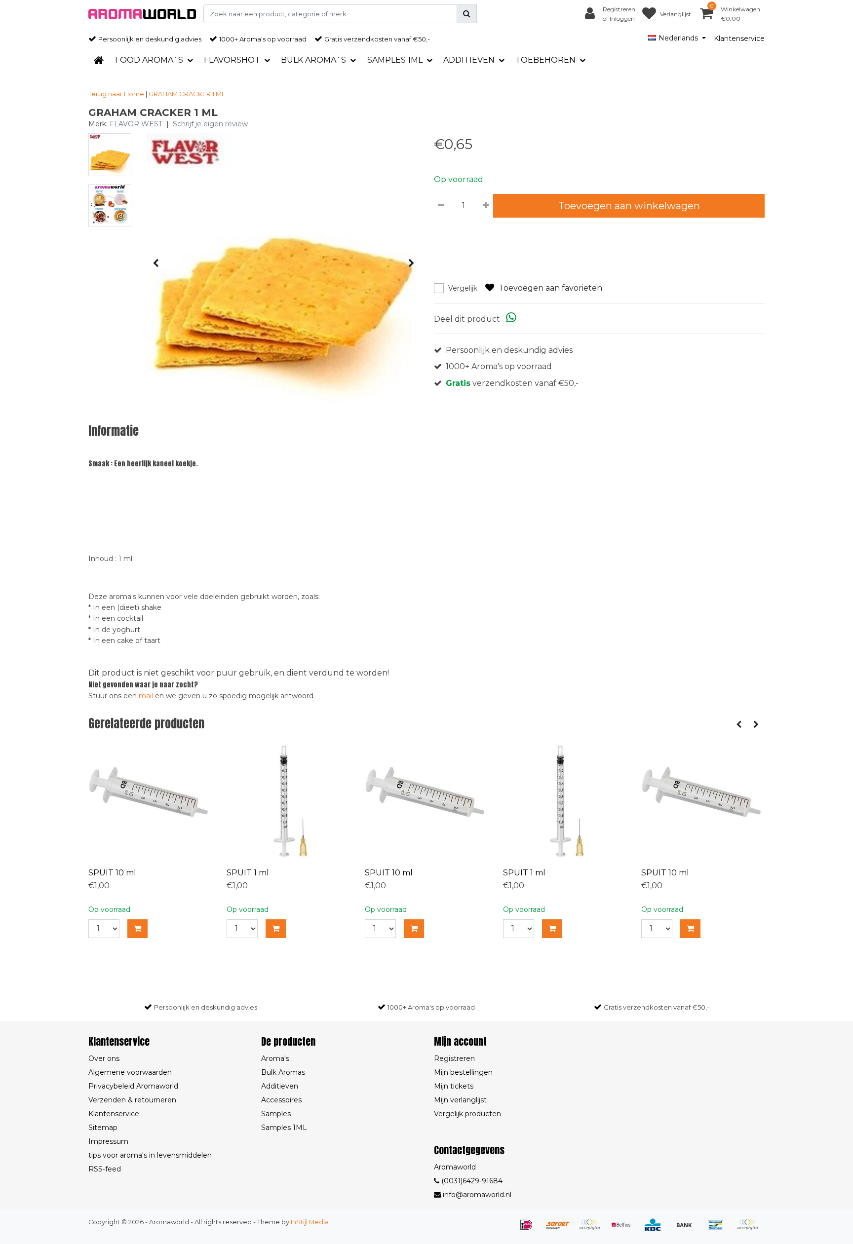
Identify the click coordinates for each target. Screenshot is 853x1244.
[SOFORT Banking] (561, 1229)
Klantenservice (739, 38)
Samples (276, 1113)
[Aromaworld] (142, 14)
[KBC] (656, 1229)
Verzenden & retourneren (132, 1099)
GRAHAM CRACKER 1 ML (187, 94)
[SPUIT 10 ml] (150, 801)
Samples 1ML (284, 1127)
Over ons (103, 1058)
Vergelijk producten (467, 1113)
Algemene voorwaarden (130, 1072)
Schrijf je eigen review (210, 123)
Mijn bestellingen (463, 1072)
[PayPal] (750, 1229)
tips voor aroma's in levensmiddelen (150, 1155)
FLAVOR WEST (136, 123)
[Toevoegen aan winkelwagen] (137, 928)
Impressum (108, 1141)
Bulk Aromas (283, 1072)
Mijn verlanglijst (460, 1099)
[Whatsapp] (511, 319)
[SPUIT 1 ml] (288, 801)
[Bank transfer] (687, 1229)
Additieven (279, 1086)
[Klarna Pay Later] (593, 1229)
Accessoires (281, 1099)
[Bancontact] (719, 1229)
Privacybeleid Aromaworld (133, 1086)
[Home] (98, 60)
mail (146, 695)
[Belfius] (624, 1229)
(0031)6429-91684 (471, 1180)
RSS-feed (104, 1169)
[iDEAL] (529, 1229)
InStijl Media (310, 1222)
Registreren (454, 1058)
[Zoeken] (466, 14)
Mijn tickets (453, 1086)
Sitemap (102, 1127)
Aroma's (275, 1058)
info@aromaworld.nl (477, 1194)
